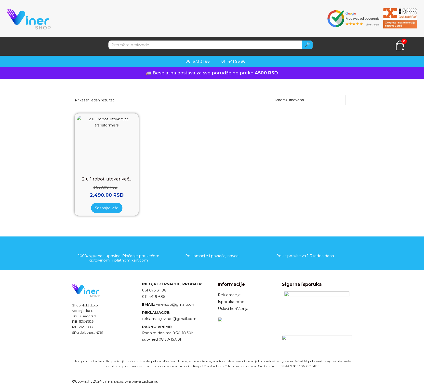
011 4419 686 (153, 296)
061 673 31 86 (154, 290)
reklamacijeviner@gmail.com (169, 318)
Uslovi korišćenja (233, 308)
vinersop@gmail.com (175, 304)
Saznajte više (107, 208)
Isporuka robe (231, 301)
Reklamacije (229, 294)
